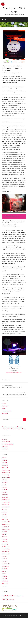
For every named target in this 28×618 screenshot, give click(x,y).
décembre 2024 (6, 499)
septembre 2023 (6, 529)
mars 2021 (4, 578)
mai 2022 (4, 556)
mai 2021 (4, 573)
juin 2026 (4, 457)
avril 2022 (4, 559)
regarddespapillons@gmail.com (14, 372)
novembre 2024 (6, 502)
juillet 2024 (4, 512)
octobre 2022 (5, 551)
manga (5, 599)
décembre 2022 (6, 546)
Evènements (7, 379)
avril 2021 (4, 576)
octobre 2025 (5, 475)
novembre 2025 (6, 472)
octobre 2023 (5, 526)
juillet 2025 (4, 482)
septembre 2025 (6, 477)
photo (10, 599)
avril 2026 (4, 460)
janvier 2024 (5, 519)
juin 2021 (4, 571)
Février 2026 (5, 449)
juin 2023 (4, 534)
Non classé (5, 413)
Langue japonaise (6, 411)
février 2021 (5, 581)
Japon (3, 408)
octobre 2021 (5, 566)
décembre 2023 (6, 521)
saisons (12, 599)
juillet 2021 (4, 568)
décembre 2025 (6, 470)
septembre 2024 (6, 507)
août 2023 (4, 531)
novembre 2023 (6, 524)
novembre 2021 (6, 563)
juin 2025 (4, 485)
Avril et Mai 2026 (6, 441)
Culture (4, 403)
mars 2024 (4, 517)
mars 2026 (4, 462)
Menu (5, 19)
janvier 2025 (5, 497)
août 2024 (4, 509)
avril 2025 (4, 489)
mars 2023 (4, 539)
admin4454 (19, 73)
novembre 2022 (6, 549)
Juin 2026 (4, 439)
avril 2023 (4, 536)
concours (6, 595)
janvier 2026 (5, 467)
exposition (19, 595)
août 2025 (4, 480)
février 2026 (5, 465)
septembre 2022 (6, 554)
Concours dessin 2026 (7, 444)
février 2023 (5, 541)
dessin (14, 595)
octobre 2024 (5, 504)
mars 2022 (4, 561)
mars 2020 (4, 586)
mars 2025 (4, 492)
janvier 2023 (5, 544)
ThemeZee (22, 615)
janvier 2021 (5, 583)
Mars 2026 (4, 446)
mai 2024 (4, 514)
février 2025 (5, 494)
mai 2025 (4, 487)
